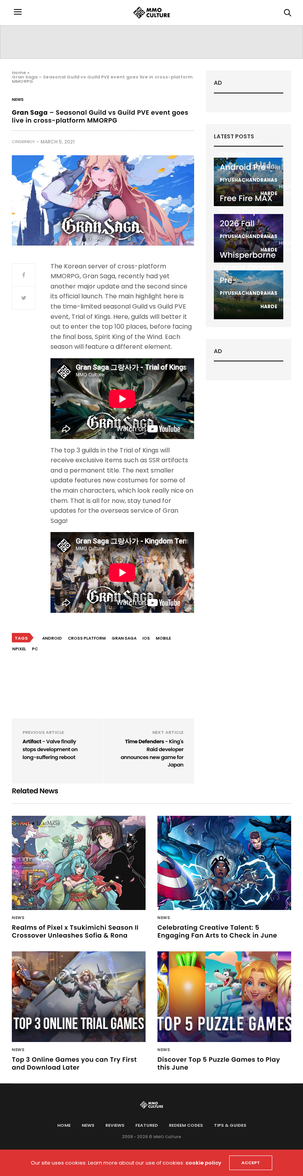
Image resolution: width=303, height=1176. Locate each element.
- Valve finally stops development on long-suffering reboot (50, 749)
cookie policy (203, 1163)
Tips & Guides (230, 1125)
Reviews (114, 1125)
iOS (146, 638)
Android (52, 638)
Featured (146, 1125)
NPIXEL (19, 649)
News (18, 100)
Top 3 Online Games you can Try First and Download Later (74, 1063)
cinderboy (23, 142)
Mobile (163, 638)
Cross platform (87, 638)
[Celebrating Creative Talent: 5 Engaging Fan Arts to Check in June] (224, 863)
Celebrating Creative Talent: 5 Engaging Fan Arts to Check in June (217, 931)
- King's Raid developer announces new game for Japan (152, 753)
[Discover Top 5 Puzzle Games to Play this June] (224, 996)
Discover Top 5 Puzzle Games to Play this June (218, 1063)
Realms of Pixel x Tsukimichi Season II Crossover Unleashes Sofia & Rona (75, 931)
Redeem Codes (186, 1125)
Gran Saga (124, 638)
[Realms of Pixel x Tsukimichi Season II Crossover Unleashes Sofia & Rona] (79, 863)
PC (35, 649)
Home (19, 72)
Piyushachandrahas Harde (248, 187)
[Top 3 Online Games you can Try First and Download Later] (79, 996)
